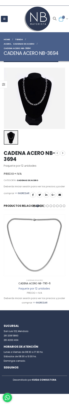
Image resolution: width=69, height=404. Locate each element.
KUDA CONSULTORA (44, 379)
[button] (34, 206)
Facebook (33, 195)
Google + (53, 195)
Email (60, 195)
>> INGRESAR (22, 193)
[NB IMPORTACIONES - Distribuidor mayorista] (34, 19)
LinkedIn (46, 195)
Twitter (40, 195)
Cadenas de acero (27, 180)
